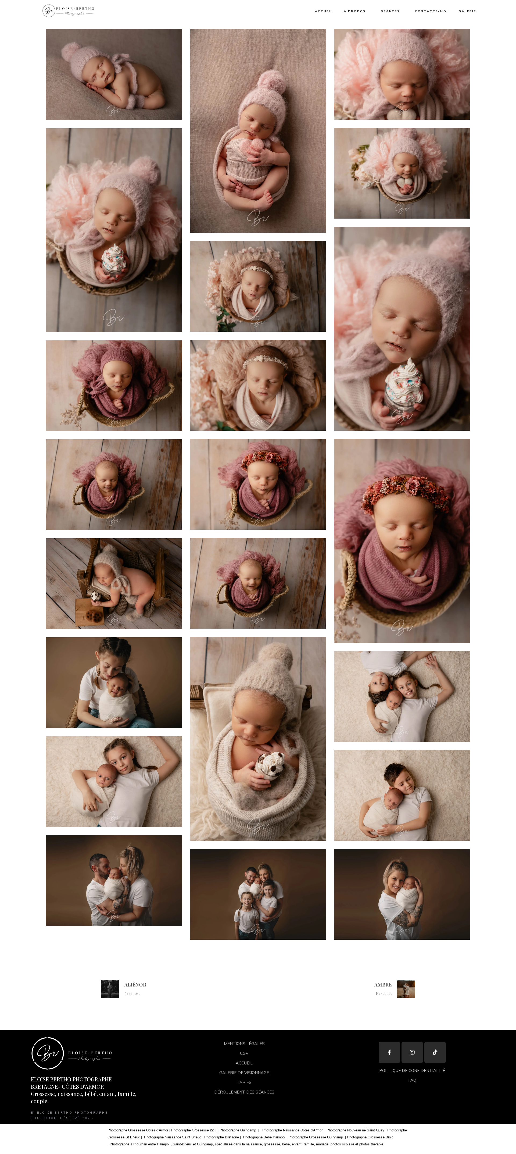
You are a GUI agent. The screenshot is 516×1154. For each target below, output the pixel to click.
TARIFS (244, 1082)
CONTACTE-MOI (431, 11)
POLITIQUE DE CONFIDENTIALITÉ (412, 1070)
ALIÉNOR (135, 984)
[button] (67, 10)
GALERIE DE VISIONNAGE (244, 1072)
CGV (244, 1053)
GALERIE (467, 11)
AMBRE (383, 984)
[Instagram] (412, 1052)
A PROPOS (355, 11)
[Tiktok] (435, 1052)
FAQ (412, 1080)
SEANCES (390, 11)
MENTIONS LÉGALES (244, 1043)
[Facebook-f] (389, 1052)
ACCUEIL (324, 11)
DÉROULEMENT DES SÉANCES (244, 1092)
